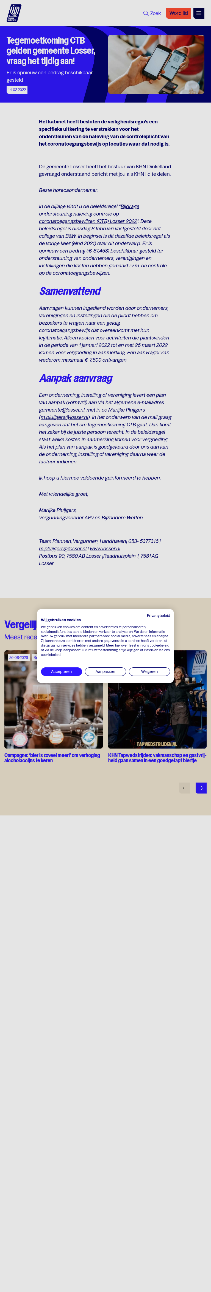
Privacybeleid (158, 615)
